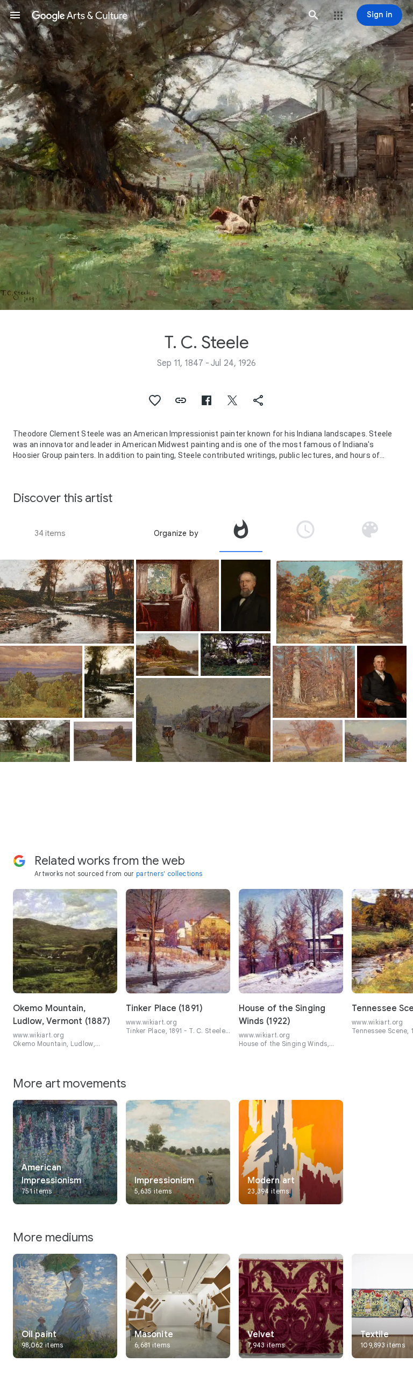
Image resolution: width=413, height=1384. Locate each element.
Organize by (176, 533)
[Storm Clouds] (41, 681)
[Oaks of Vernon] (167, 654)
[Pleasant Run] (67, 602)
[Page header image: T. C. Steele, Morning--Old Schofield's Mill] (206, 155)
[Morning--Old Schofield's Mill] (35, 741)
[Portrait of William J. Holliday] (245, 595)
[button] (15, 15)
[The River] (103, 741)
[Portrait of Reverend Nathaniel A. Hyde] (382, 681)
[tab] (240, 533)
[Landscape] (314, 681)
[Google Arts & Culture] (164, 15)
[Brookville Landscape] (376, 741)
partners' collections (169, 874)
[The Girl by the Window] (177, 595)
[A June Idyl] (235, 654)
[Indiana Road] (203, 720)
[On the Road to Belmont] (340, 602)
